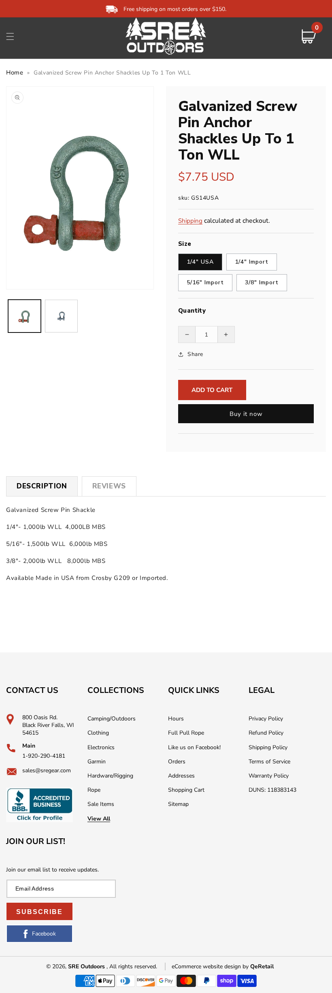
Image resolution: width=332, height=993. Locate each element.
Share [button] (195, 354)
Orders (176, 761)
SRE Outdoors (86, 966)
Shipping (190, 221)
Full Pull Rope (186, 733)
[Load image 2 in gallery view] (61, 316)
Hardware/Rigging (110, 776)
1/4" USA (200, 262)
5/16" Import (205, 282)
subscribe (39, 911)
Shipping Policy (268, 747)
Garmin (96, 761)
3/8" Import (262, 282)
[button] (10, 36)
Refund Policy (266, 733)
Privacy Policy (266, 718)
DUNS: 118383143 (272, 790)
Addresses (181, 776)
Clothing (98, 733)
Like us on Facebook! (194, 747)
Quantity (192, 311)
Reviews (109, 486)
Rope (93, 790)
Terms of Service (269, 761)
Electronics (101, 747)
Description (42, 486)
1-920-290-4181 (43, 756)
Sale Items (100, 804)
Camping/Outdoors (111, 718)
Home (14, 72)
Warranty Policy (269, 776)
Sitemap (178, 804)
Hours (176, 718)
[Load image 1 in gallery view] (24, 316)
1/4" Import (251, 262)
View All (98, 819)
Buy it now (246, 414)
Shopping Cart (186, 790)
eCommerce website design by (211, 966)
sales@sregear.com (46, 770)
